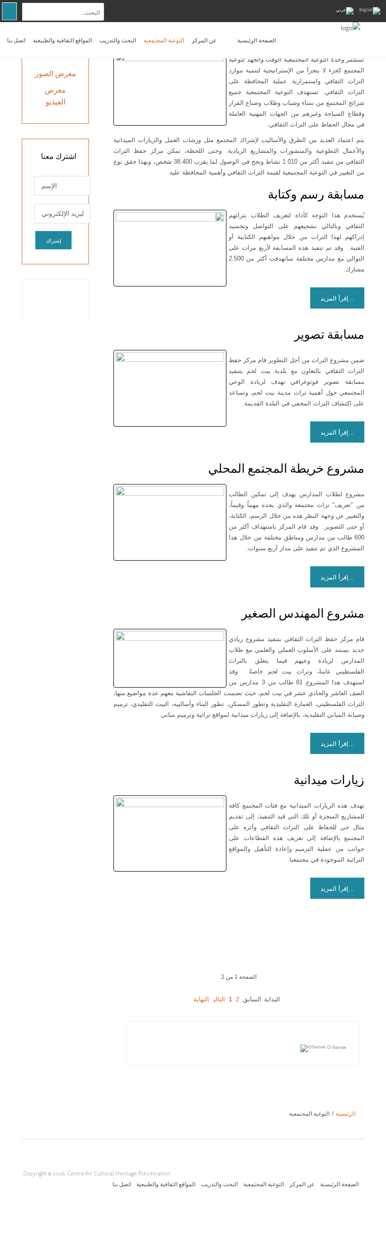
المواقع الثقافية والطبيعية (62, 40)
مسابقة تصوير (329, 334)
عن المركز (204, 40)
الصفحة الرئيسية (256, 40)
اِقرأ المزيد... (337, 298)
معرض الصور (55, 74)
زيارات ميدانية (329, 780)
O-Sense (336, 1047)
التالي (219, 999)
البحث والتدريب (117, 40)
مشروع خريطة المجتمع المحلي (286, 468)
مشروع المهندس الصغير (302, 613)
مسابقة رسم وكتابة (316, 194)
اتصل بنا (16, 40)
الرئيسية (345, 1113)
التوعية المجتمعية (164, 40)
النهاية (201, 999)
